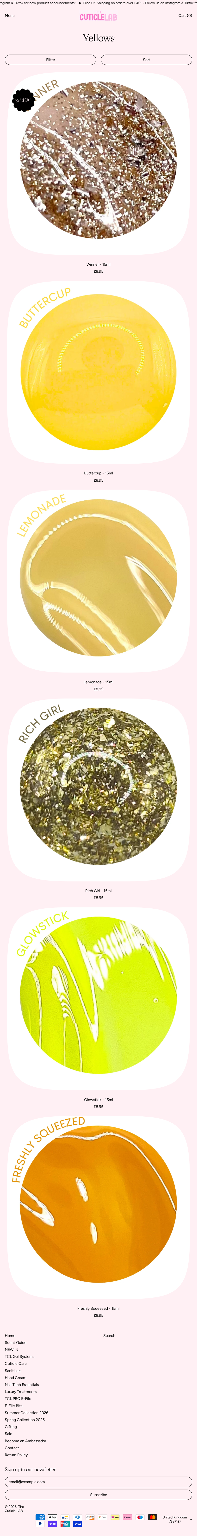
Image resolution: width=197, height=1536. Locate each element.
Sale (8, 1433)
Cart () (185, 16)
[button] (50, 60)
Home (10, 1335)
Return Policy (16, 1455)
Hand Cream (15, 1377)
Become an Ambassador (25, 1441)
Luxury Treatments (21, 1391)
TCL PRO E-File (18, 1398)
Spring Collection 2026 (25, 1419)
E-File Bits (13, 1406)
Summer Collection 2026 (26, 1412)
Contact (12, 1448)
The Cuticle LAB (14, 1509)
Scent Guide (15, 1342)
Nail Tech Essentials (22, 1384)
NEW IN (11, 1349)
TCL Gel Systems (19, 1356)
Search (109, 1335)
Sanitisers (13, 1370)
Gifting (11, 1426)
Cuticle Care (16, 1363)
